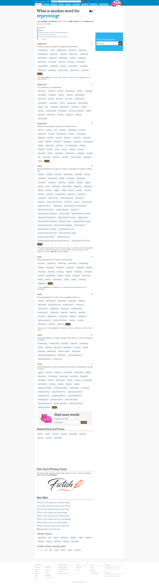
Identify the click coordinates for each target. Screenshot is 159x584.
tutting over (65, 308)
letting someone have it (46, 210)
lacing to (77, 202)
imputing (52, 384)
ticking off (68, 202)
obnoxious (56, 157)
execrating (41, 316)
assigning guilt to (44, 396)
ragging (87, 182)
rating (48, 186)
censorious (72, 50)
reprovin (78, 550)
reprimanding (79, 95)
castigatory (81, 58)
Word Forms (94, 4)
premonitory (42, 95)
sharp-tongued (76, 157)
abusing (79, 190)
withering (63, 54)
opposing (60, 324)
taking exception (63, 351)
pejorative (59, 145)
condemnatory (43, 50)
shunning (52, 324)
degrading (41, 138)
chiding (83, 107)
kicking (40, 347)
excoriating (88, 272)
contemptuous (43, 54)
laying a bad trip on (76, 403)
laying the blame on (58, 392)
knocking (69, 272)
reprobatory (52, 70)
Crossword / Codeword (63, 573)
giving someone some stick (47, 233)
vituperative (42, 134)
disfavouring (62, 301)
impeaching (74, 376)
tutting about (54, 308)
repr (51, 550)
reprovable (57, 438)
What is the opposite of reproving (53, 502)
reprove (40, 434)
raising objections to (75, 355)
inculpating (41, 380)
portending (54, 107)
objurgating (77, 186)
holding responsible (60, 388)
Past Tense (48, 575)
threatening (62, 111)
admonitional (64, 107)
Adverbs (48, 569)
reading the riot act (44, 206)
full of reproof (63, 70)
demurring (57, 347)
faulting (87, 372)
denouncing (42, 70)
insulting (48, 130)
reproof (47, 434)
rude (55, 130)
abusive (40, 130)
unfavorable (73, 66)
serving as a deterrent (76, 111)
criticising (41, 182)
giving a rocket (64, 213)
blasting (40, 186)
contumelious (81, 134)
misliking (81, 301)
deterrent (59, 99)
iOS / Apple (78, 567)
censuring (70, 62)
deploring (73, 316)
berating (89, 153)
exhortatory (51, 115)
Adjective (41, 30)
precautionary (42, 118)
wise (46, 107)
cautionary (51, 91)
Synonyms (38, 4)
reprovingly (73, 434)
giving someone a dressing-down (75, 206)
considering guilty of (75, 396)
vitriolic (49, 153)
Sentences (68, 4)
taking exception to (44, 320)
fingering (69, 384)
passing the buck (56, 399)
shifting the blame (44, 407)
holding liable (74, 388)
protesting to (58, 359)
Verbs (36, 577)
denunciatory (42, 58)
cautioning (88, 91)
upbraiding (41, 153)
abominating (42, 324)
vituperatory (59, 153)
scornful (49, 149)
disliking (41, 301)
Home (91, 567)
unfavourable (42, 66)
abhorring (81, 312)
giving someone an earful (66, 217)
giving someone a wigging (63, 225)
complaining (83, 343)
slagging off (42, 283)
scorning (80, 320)
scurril (57, 149)
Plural (47, 571)
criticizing (84, 70)
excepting (77, 347)
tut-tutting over (43, 312)
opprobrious (50, 145)
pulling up (41, 202)
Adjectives (48, 567)
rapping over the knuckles (47, 217)
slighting (72, 149)
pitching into (80, 198)
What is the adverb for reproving (52, 516)
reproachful (82, 50)
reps (49, 537)
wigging (56, 190)
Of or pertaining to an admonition (47, 34)
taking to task (53, 198)
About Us (92, 569)
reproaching (81, 178)
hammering (86, 275)
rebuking (70, 95)
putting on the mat (63, 237)
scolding (51, 99)
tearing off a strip (65, 221)
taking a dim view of (60, 320)
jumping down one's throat (81, 241)
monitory (80, 91)
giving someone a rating (67, 233)
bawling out (71, 194)
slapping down (83, 217)
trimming (48, 190)
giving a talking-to (62, 210)
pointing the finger (71, 399)
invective (50, 138)
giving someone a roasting (81, 213)
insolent (40, 145)
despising (64, 312)
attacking (51, 272)
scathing (72, 58)
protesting (64, 343)
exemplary (52, 95)
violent (40, 161)
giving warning (51, 111)
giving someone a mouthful (47, 229)
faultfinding (54, 66)
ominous (41, 111)
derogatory (77, 141)
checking (41, 194)
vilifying (82, 145)
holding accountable (45, 388)
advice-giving (83, 103)
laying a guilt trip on (44, 403)
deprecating (42, 305)
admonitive (75, 107)
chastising (61, 182)
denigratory (67, 141)
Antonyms (46, 4)
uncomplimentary (71, 145)
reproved (64, 434)
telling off (50, 194)
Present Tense (49, 577)
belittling (48, 141)
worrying (60, 115)
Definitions (54, 4)
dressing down (60, 194)
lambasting (70, 178)
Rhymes (61, 4)
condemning (84, 54)
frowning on (80, 305)
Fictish (74, 473)
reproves (40, 438)
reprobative (84, 66)
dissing (67, 275)
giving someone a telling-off (47, 213)
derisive (71, 134)
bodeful (88, 111)
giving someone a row (66, 229)
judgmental (53, 58)
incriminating (52, 376)
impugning (83, 376)
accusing (62, 62)
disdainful (41, 149)
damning (63, 66)
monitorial (41, 115)
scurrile (64, 149)
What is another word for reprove (53, 526)
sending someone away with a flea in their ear (53, 241)
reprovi (70, 550)
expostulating (42, 343)
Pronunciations (103, 4)
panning (47, 279)
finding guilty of (43, 399)
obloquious (46, 157)
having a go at (87, 202)
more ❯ (40, 74)
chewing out (42, 198)
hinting (40, 107)
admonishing (70, 91)
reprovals (82, 434)
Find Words (85, 4)
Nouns (36, 575)
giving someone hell (45, 225)
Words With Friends (63, 569)
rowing (64, 190)
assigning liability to (59, 396)
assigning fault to (44, 392)
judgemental (73, 54)
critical (52, 50)
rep (46, 550)
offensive (62, 130)
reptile (81, 537)
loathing (72, 320)
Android (78, 569)
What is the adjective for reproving (53, 519)
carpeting (71, 182)
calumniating (70, 153)
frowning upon (42, 308)
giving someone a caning (81, 221)
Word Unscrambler (62, 567)
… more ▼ (43, 39)
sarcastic (65, 157)
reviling (40, 141)
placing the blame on (75, 392)
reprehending (66, 186)
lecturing (80, 182)
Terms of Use (93, 571)
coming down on (79, 225)
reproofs (49, 438)
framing (69, 380)
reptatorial (64, 537)
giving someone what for (46, 237)
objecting (74, 343)
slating (40, 279)
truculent (81, 149)
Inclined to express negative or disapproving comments (53, 32)
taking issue (76, 351)
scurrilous (82, 130)
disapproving (61, 50)
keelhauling (56, 186)
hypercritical (74, 70)
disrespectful (88, 141)
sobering (78, 115)
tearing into (75, 210)
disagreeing (67, 347)
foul (39, 157)
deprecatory (42, 62)
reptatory (73, 537)
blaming (71, 190)
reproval (55, 434)
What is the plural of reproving (51, 512)
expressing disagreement (46, 355)
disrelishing (54, 312)
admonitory (54, 54)
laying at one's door (60, 403)
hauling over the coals (54, 202)
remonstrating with (66, 198)
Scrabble (60, 571)
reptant (56, 537)
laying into (81, 194)
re (41, 550)
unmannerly (87, 157)
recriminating (87, 380)
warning (60, 91)
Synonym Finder (52, 529)
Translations (76, 4)
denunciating (60, 380)
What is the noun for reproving (52, 522)
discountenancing (54, 305)
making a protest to (44, 359)
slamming (60, 272)
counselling (42, 103)
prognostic (69, 115)
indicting (50, 380)
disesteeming (50, 301)
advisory (61, 95)
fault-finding (81, 62)
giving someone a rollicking (47, 221)
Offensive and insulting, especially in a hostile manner (52, 36)
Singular (48, 573)
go (120, 43)
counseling (53, 103)
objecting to (82, 316)
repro (56, 550)
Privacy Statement (94, 573)
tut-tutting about (76, 308)
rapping (40, 190)
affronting (67, 138)
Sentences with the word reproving (53, 506)
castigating (76, 138)
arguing (85, 347)
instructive (68, 99)
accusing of (85, 388)
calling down (57, 206)
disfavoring (72, 301)
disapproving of (68, 305)
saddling (60, 384)
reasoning (41, 351)
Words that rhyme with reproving (53, 509)
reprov (63, 550)
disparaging (63, 58)
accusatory (52, 62)
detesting (73, 312)
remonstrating (54, 343)
